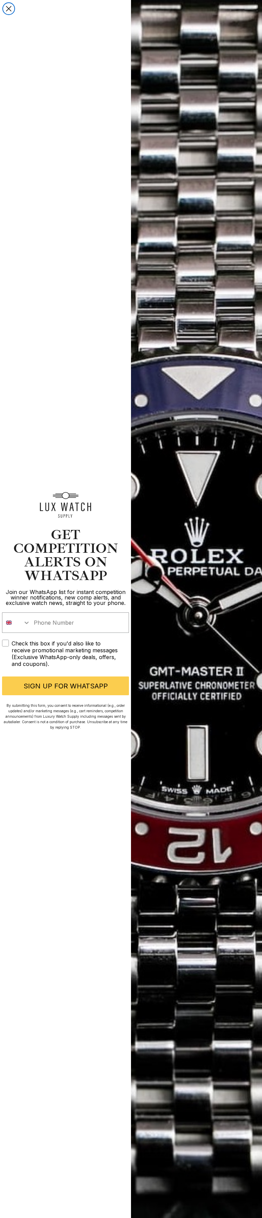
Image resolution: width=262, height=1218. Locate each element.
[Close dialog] (9, 9)
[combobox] (16, 623)
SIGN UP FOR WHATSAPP (66, 686)
